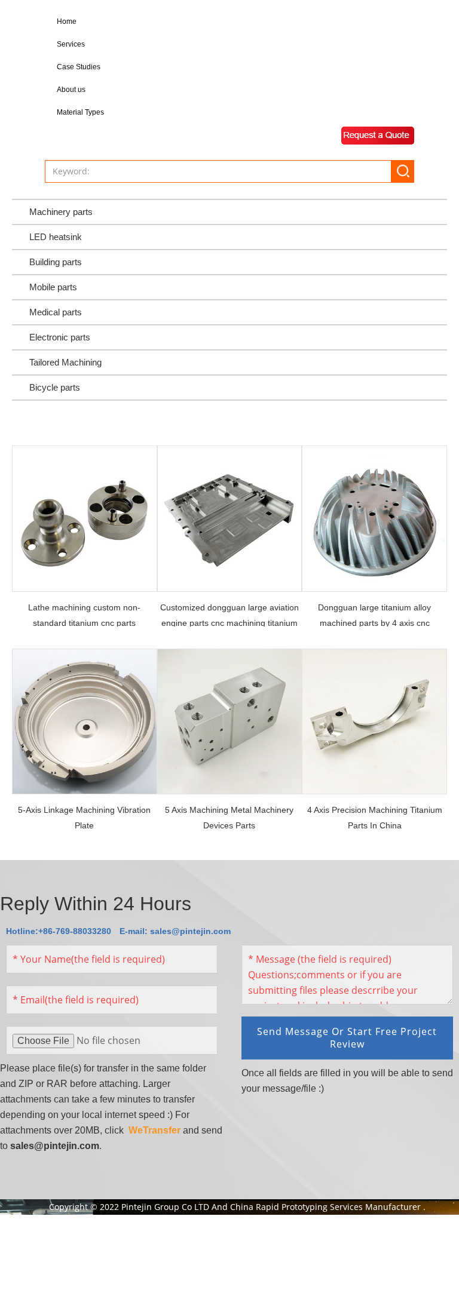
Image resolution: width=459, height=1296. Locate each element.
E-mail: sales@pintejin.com (175, 931)
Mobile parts (53, 287)
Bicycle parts (54, 387)
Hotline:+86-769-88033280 (58, 931)
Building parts (55, 262)
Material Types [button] (80, 112)
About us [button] (71, 89)
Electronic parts (59, 337)
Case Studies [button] (78, 67)
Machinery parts (61, 212)
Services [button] (71, 44)
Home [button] (66, 21)
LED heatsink (55, 237)
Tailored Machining (65, 362)
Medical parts (55, 312)
